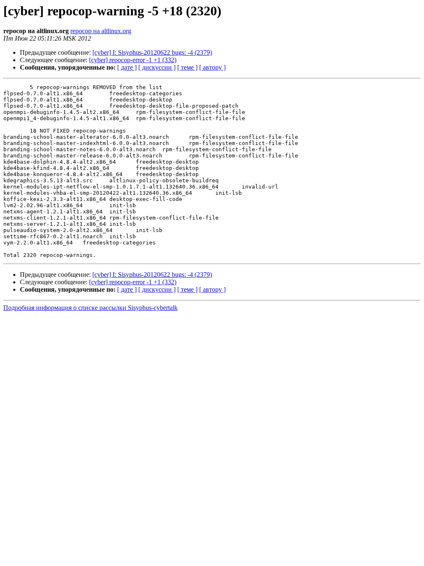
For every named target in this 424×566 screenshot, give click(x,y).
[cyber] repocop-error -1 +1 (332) (132, 59)
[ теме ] (187, 67)
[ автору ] (212, 67)
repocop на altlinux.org (100, 30)
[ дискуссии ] (157, 67)
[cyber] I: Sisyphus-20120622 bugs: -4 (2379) (152, 52)
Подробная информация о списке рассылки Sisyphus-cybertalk (90, 307)
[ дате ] (127, 67)
